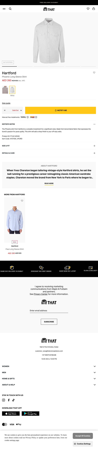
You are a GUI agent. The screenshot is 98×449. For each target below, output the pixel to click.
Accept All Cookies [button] (82, 436)
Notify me (62, 110)
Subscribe (49, 322)
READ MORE (49, 183)
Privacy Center (41, 294)
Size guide (6, 103)
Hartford (9, 73)
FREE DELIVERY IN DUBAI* (49, 2)
